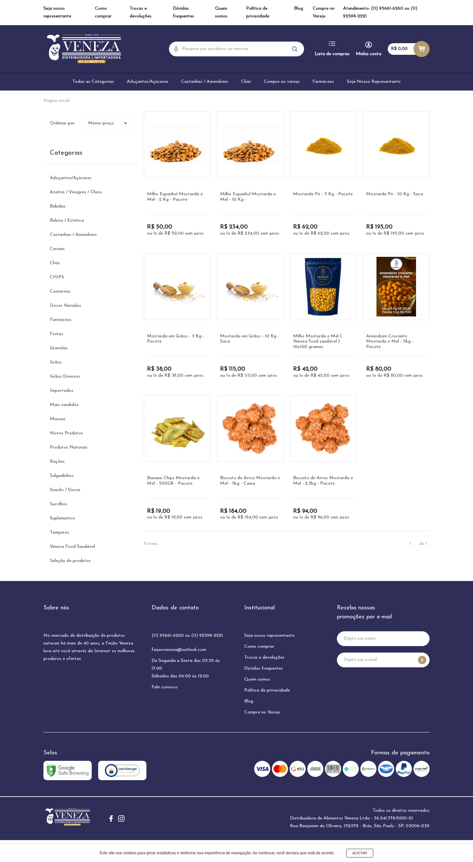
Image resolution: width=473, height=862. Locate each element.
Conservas (60, 291)
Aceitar (359, 853)
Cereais (57, 249)
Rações (57, 461)
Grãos (56, 362)
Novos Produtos (66, 433)
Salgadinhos (62, 475)
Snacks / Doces (65, 490)
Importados (61, 390)
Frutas (56, 334)
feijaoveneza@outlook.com (179, 649)
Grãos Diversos (65, 376)
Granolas (59, 348)
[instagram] (121, 818)
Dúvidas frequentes (263, 668)
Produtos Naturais (69, 447)
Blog (298, 8)
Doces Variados (65, 305)
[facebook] (111, 818)
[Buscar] (295, 49)
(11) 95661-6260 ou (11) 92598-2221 (187, 635)
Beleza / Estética (67, 220)
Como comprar (259, 646)
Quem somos (257, 679)
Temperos (59, 532)
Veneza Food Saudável (72, 546)
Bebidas (58, 206)
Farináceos (323, 81)
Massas (57, 419)
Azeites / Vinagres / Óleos (76, 192)
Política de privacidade (267, 690)
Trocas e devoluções (264, 657)
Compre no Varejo (262, 712)
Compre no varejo (282, 81)
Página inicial (56, 100)
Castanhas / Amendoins (204, 81)
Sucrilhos (58, 504)
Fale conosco (165, 687)
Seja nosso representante (269, 635)
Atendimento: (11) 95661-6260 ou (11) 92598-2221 (380, 12)
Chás (246, 81)
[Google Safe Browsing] (67, 770)
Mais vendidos (64, 404)
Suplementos (62, 518)
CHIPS (57, 277)
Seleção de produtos (70, 560)
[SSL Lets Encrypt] (122, 770)
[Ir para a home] (83, 49)
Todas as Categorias (93, 81)
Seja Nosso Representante (374, 81)
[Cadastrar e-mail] (422, 660)
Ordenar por (62, 123)
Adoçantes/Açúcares (147, 81)
